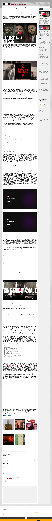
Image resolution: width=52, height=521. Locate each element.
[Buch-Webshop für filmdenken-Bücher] (26, 1)
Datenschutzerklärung (47, 520)
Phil (40, 116)
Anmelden (4, 509)
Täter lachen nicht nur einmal (27, 83)
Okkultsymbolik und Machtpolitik (44, 31)
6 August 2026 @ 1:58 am (42, 54)
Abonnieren (41, 9)
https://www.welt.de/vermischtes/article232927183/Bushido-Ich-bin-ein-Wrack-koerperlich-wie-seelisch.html (17, 469)
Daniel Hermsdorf (6, 9)
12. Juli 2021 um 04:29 (10, 472)
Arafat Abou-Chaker (8, 451)
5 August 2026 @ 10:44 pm (42, 62)
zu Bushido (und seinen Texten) (17, 186)
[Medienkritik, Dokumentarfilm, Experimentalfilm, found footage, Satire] (14, 1)
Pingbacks (11, 465)
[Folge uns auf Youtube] (46, 3)
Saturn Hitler (41, 17)
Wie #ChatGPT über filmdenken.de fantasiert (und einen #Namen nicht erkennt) (44, 113)
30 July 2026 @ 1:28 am (41, 77)
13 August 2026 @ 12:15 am (42, 47)
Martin (40, 110)
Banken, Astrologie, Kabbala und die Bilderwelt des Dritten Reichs (43, 18)
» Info (47, 23)
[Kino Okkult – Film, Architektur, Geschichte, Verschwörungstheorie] (8, 1)
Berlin (11, 451)
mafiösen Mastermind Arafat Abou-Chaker (30, 186)
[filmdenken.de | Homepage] (6, 4)
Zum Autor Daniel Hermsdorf (43, 95)
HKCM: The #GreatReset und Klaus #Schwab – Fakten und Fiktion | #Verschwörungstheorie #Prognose (44, 123)
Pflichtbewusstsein (17, 142)
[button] (3, 415)
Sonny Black (22, 451)
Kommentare (6, 465)
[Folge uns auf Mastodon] (43, 3)
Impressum (36, 509)
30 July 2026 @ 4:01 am (41, 68)
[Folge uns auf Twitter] (44, 3)
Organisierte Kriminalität (17, 451)
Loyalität (13, 142)
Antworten (6, 479)
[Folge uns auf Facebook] (42, 3)
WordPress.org (5, 514)
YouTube (25, 451)
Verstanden (38, 520)
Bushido (13, 451)
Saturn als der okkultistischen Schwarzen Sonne (27, 301)
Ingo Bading (41, 112)
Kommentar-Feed (5, 512)
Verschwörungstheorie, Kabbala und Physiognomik (43, 32)
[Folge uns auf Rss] (47, 3)
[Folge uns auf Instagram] (45, 3)
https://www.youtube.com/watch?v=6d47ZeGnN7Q (43, 51)
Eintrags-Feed (5, 511)
